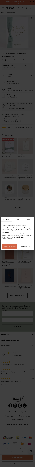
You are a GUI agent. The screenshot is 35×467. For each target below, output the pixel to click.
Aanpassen (24, 246)
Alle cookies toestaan (10, 246)
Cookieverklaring (7, 238)
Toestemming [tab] (6, 219)
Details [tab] (18, 219)
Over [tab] (28, 219)
